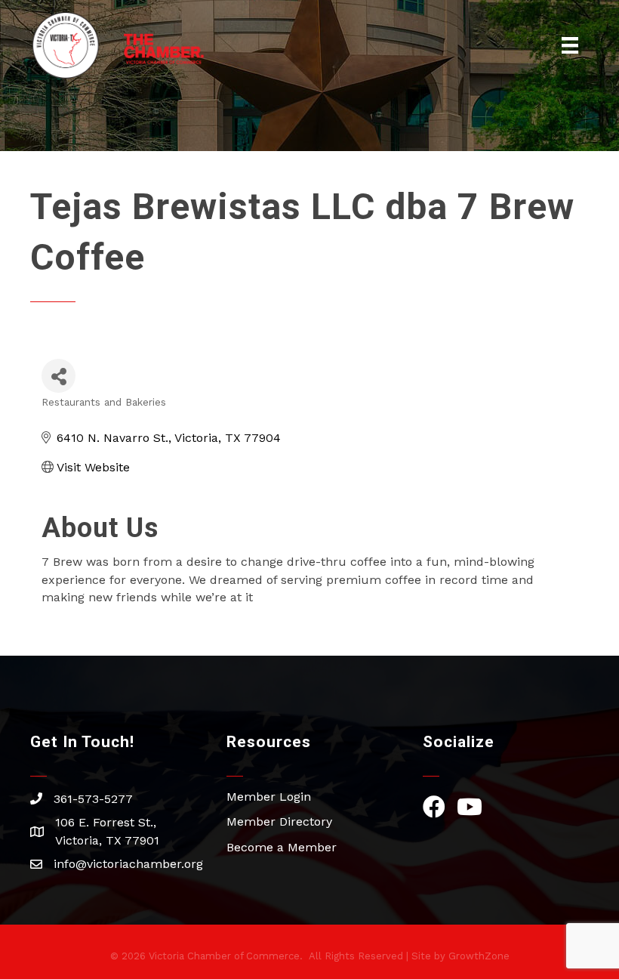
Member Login (268, 796)
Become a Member (281, 847)
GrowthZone (479, 956)
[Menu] (570, 45)
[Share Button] (58, 376)
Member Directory (279, 821)
